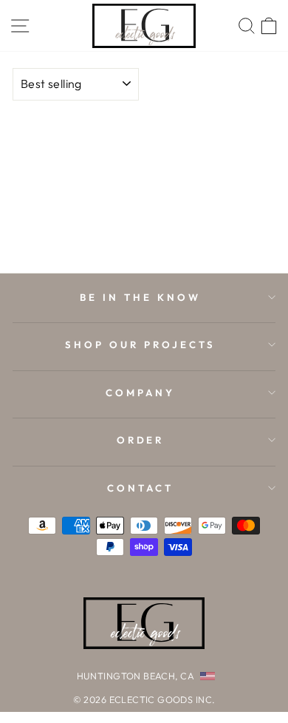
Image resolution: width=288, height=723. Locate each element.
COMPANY (140, 392)
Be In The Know (140, 297)
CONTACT (140, 488)
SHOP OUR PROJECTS (140, 344)
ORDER (141, 440)
